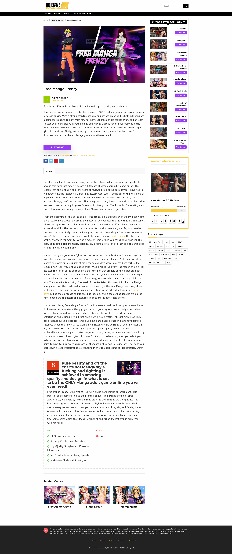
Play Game (57, 147)
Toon (84, 155)
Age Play (79, 155)
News (57, 14)
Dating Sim (170, 246)
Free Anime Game (59, 506)
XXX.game (182, 29)
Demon (180, 246)
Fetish (168, 250)
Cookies (111, 541)
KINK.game (182, 41)
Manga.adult (94, 506)
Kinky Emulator (180, 79)
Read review (57, 100)
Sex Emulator (180, 116)
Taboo (151, 258)
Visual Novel (91, 155)
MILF (173, 254)
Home (48, 14)
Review (49, 171)
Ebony (151, 250)
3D (75, 155)
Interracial (165, 254)
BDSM (151, 246)
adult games (118, 236)
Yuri (168, 262)
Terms (94, 541)
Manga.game (129, 506)
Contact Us (133, 541)
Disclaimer (121, 541)
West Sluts (182, 128)
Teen (159, 258)
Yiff (163, 262)
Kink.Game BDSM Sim (165, 200)
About (67, 14)
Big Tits (160, 246)
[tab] (49, 171)
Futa (184, 250)
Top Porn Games (83, 14)
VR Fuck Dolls (180, 91)
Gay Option (153, 254)
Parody (181, 254)
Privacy (102, 541)
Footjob (177, 250)
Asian (173, 242)
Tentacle (167, 258)
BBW (180, 242)
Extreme (160, 250)
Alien (166, 242)
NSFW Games (57, 20)
